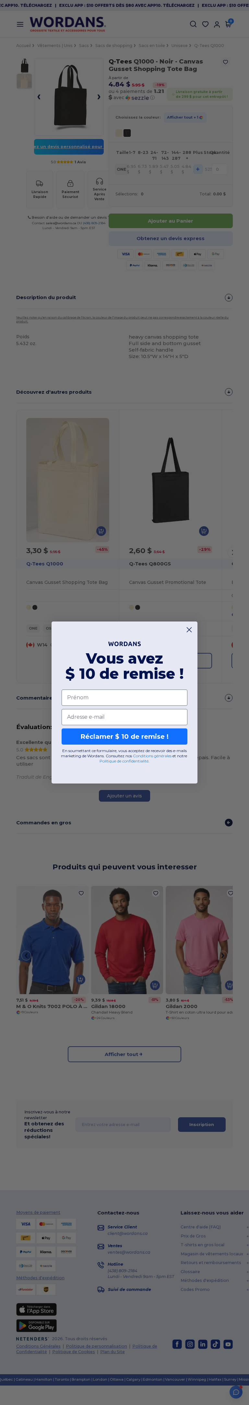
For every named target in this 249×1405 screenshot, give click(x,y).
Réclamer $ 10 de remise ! (124, 736)
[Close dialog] (189, 629)
